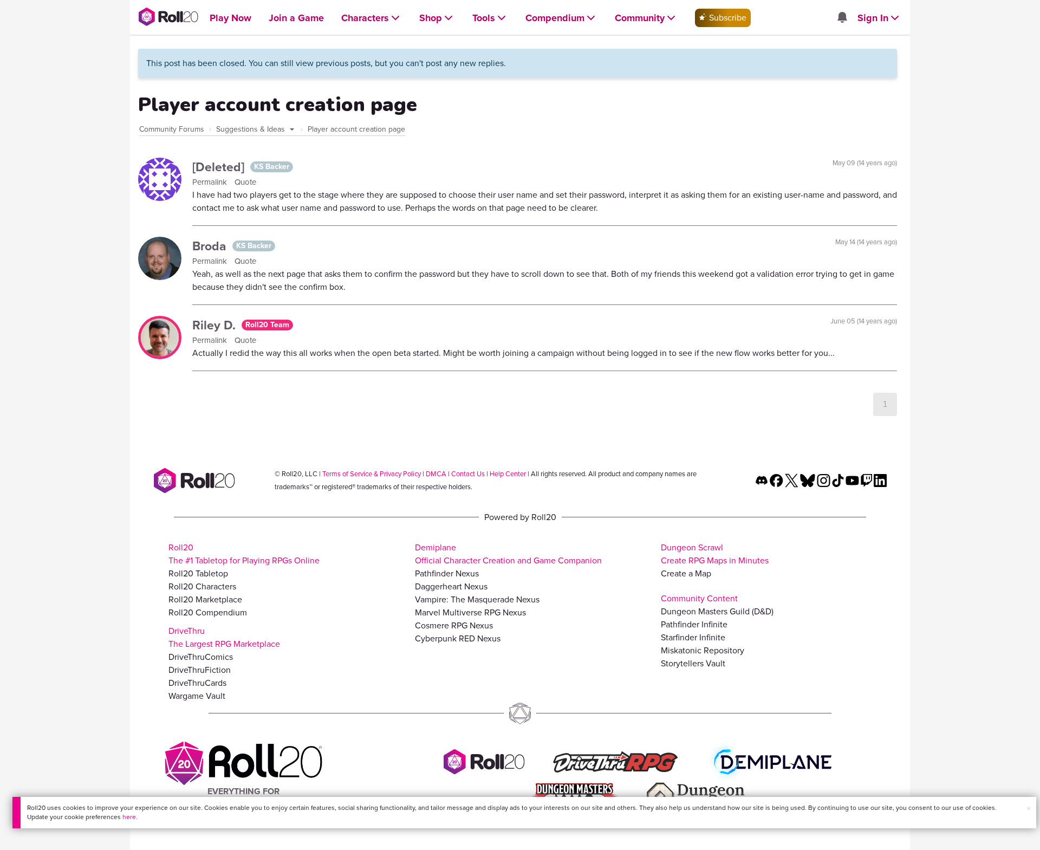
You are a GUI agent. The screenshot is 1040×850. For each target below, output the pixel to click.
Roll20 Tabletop (198, 573)
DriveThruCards (197, 683)
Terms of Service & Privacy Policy (371, 474)
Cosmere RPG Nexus (454, 625)
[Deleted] (220, 167)
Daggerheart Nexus (451, 586)
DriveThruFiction (199, 670)
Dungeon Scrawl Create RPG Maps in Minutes (715, 554)
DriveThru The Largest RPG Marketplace (224, 637)
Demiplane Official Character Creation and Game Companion (508, 554)
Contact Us (468, 474)
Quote (245, 182)
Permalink (210, 182)
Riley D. (215, 325)
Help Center (508, 474)
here (129, 817)
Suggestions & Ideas (251, 129)
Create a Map (686, 573)
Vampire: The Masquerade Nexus (477, 599)
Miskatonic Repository (702, 650)
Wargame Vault (196, 696)
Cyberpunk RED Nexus (457, 638)
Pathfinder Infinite (694, 624)
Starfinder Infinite (693, 637)
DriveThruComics (200, 657)
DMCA (436, 474)
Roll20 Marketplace (205, 599)
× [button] (1028, 808)
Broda (211, 246)
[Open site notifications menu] (841, 18)
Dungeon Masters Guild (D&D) (717, 611)
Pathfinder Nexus (447, 573)
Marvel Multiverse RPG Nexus (470, 612)
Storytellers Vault (693, 663)
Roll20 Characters (202, 586)
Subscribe (726, 17)
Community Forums (171, 129)
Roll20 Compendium (207, 612)
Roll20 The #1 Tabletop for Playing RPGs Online (244, 554)
